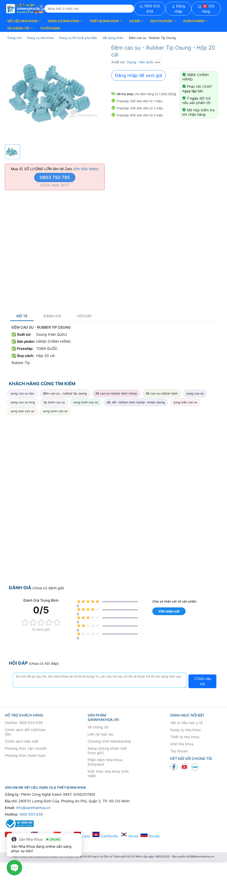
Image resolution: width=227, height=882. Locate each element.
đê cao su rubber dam (162, 393)
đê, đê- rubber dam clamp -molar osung (136, 402)
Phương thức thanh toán (25, 755)
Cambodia (109, 836)
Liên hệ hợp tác (101, 734)
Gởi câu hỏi (204, 681)
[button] (24, 21)
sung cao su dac (22, 393)
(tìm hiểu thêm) (86, 169)
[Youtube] (184, 767)
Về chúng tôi (98, 727)
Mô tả (21, 316)
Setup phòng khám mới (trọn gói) (107, 750)
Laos (85, 836)
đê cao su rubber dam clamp (116, 393)
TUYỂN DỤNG (50, 28)
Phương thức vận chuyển (26, 748)
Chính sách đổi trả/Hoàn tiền (25, 732)
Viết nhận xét (169, 611)
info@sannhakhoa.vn (33, 807)
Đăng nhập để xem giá (138, 75)
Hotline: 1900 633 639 (24, 722)
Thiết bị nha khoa (184, 737)
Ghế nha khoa (181, 744)
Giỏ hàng (208, 8)
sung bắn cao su (185, 402)
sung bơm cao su (85, 402)
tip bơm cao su (54, 402)
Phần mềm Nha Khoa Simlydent (105, 762)
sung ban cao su (22, 411)
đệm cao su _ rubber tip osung (65, 393)
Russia (153, 836)
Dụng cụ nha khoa (185, 730)
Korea (132, 836)
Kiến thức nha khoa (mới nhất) (108, 773)
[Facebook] (173, 767)
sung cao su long (22, 402)
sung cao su (195, 393)
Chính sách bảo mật (21, 741)
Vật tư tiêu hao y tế (186, 722)
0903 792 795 (55, 177)
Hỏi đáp (84, 316)
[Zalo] (195, 767)
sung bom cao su (55, 411)
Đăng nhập (179, 8)
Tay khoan (179, 751)
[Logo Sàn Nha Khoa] (25, 8)
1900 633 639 (151, 8)
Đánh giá (52, 316)
